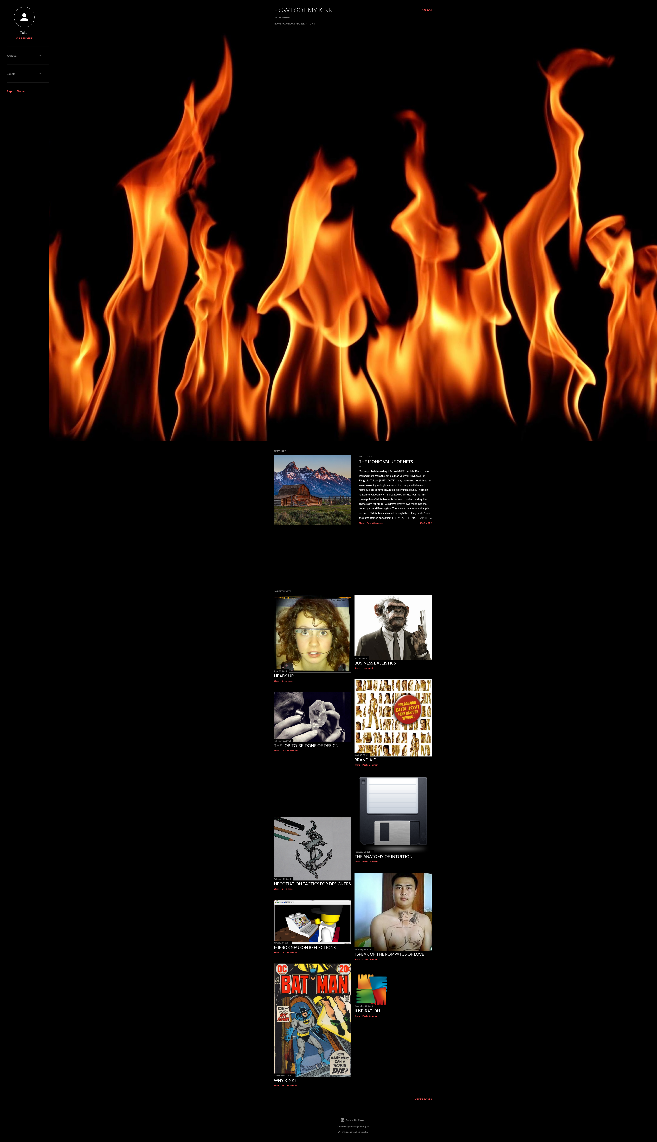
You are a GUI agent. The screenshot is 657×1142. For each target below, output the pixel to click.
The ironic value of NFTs (386, 461)
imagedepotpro (361, 1126)
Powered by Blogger (355, 1120)
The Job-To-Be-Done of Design (306, 745)
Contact (289, 23)
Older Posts (423, 1099)
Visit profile (24, 38)
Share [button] (361, 523)
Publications (306, 23)
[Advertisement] (353, 557)
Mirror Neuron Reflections (305, 947)
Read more (426, 523)
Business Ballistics (375, 662)
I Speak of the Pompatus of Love (389, 954)
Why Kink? (285, 1080)
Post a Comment (375, 523)
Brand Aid (366, 759)
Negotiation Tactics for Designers (312, 883)
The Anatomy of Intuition (384, 856)
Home (277, 23)
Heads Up (284, 675)
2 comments (287, 681)
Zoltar (24, 32)
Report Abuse (15, 91)
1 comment (367, 668)
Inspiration (367, 1010)
